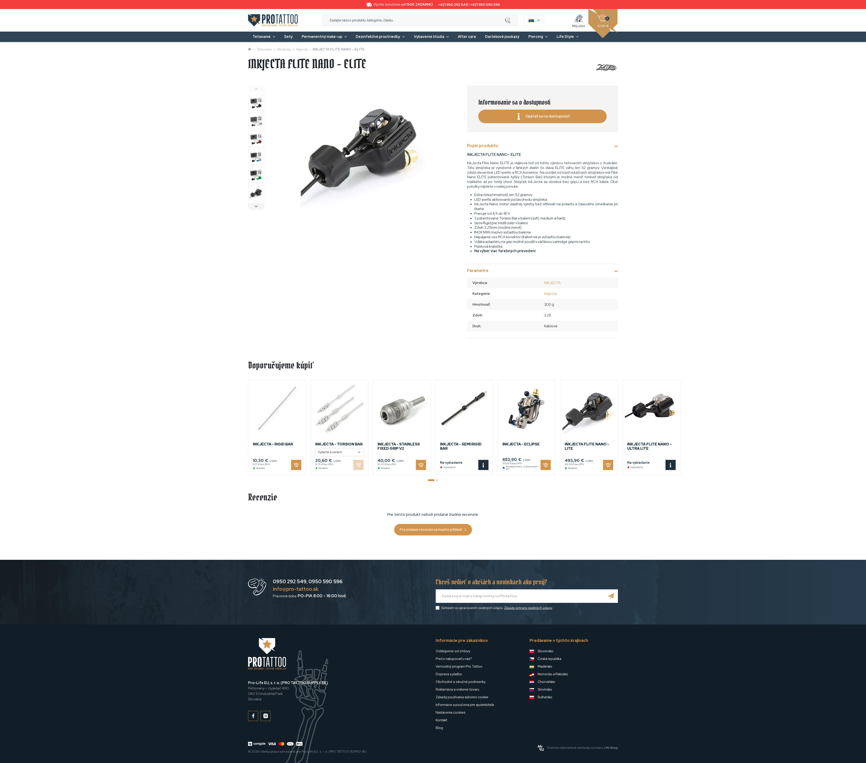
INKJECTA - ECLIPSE (521, 444)
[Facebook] (253, 716)
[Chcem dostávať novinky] (611, 596)
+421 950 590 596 (485, 4)
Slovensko (545, 651)
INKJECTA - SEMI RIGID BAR (460, 446)
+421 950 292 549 (453, 4)
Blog (439, 728)
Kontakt (441, 720)
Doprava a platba (449, 674)
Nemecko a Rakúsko (553, 674)
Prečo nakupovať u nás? (454, 659)
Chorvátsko (546, 682)
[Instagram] (265, 716)
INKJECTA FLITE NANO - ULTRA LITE (649, 446)
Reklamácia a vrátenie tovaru (457, 689)
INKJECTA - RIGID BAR (273, 444)
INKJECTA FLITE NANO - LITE (587, 446)
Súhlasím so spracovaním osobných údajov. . (497, 608)
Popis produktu (482, 145)
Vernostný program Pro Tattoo (459, 666)
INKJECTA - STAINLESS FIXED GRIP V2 (399, 446)
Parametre (477, 270)
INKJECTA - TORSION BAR (339, 444)
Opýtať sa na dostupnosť (547, 116)
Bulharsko (545, 697)
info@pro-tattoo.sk (295, 589)
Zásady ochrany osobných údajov (528, 608)
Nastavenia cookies (450, 712)
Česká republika (549, 659)
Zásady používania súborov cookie (462, 697)
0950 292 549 (289, 581)
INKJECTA (552, 282)
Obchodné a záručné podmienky (461, 682)
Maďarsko (545, 666)
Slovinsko (545, 689)
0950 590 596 (326, 581)
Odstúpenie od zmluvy (453, 651)
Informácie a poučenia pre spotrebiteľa (465, 705)
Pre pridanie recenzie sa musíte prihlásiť (431, 529)
